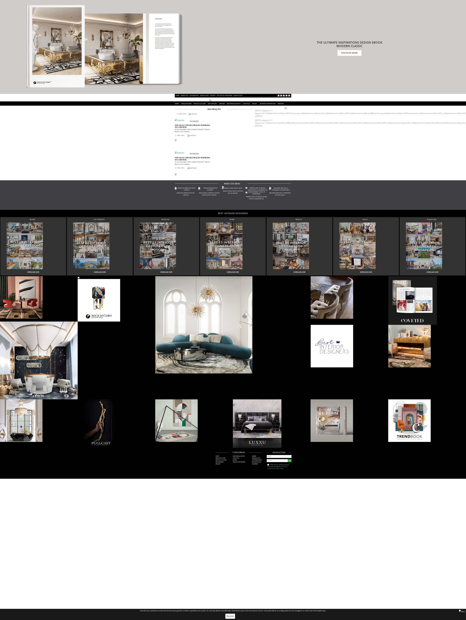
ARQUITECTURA (220, 458)
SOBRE (177, 95)
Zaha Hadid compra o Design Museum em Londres (209, 194)
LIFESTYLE (246, 103)
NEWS (177, 103)
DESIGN (222, 103)
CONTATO (213, 95)
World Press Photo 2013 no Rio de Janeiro (233, 192)
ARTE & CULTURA (200, 103)
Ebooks (281, 103)
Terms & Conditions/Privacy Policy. (277, 467)
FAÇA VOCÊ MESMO (239, 462)
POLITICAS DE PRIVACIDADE (224, 95)
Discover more (349, 53)
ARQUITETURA (186, 103)
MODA (254, 103)
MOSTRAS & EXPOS (234, 103)
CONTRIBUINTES (194, 95)
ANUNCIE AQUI (204, 95)
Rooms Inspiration (268, 103)
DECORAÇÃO (212, 103)
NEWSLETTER (184, 95)
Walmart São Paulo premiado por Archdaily (280, 194)
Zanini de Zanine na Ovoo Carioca (186, 194)
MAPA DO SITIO (238, 95)
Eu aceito (230, 616)
